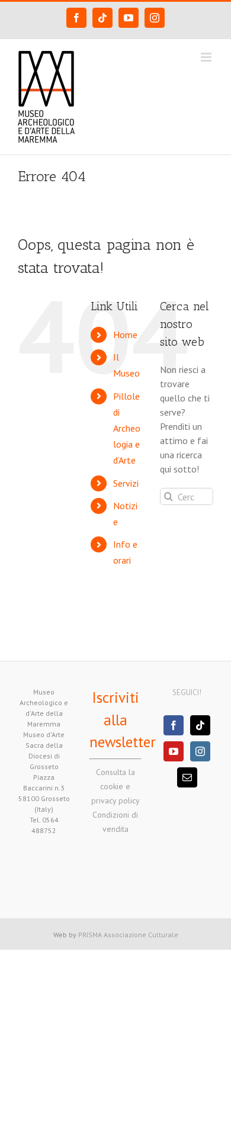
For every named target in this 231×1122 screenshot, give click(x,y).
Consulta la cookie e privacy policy (115, 786)
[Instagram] (200, 751)
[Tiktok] (200, 725)
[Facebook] (173, 725)
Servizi (126, 483)
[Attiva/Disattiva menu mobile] (207, 57)
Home (125, 334)
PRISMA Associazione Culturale (128, 934)
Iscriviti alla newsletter (122, 719)
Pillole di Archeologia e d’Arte (126, 428)
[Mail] (187, 777)
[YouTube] (173, 751)
